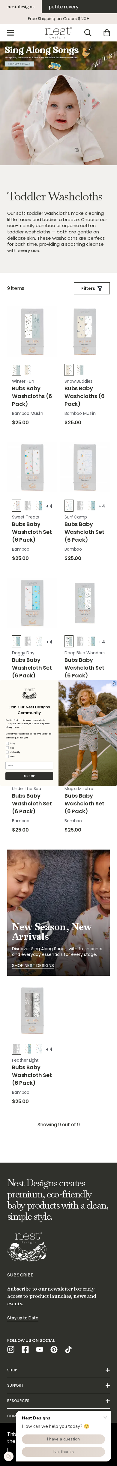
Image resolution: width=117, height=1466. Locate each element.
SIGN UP (29, 776)
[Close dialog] (114, 683)
